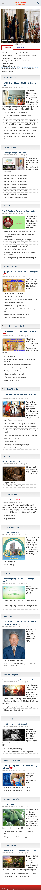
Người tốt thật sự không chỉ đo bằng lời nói (18, 752)
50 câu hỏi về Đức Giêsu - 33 (13, 486)
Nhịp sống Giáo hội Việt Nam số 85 (15, 178)
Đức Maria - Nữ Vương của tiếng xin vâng (17, 364)
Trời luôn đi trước (7, 63)
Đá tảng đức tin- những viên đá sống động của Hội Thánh (19, 360)
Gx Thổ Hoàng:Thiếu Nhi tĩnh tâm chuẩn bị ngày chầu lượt (20, 431)
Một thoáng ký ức (10, 441)
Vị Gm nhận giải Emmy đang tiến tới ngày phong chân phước (19, 236)
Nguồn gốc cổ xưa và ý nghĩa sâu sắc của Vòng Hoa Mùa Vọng (19, 253)
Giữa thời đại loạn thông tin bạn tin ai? (16, 314)
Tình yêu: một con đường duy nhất (15, 368)
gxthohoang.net (22, 889)
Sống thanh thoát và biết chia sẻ (15, 377)
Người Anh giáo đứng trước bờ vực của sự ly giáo (20, 258)
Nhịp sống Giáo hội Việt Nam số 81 (15, 191)
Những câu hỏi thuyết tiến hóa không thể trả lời (19, 231)
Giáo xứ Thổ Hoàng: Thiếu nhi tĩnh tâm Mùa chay (20, 427)
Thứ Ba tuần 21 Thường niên (12, 41)
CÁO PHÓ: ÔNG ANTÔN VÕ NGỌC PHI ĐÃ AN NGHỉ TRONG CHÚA (19, 665)
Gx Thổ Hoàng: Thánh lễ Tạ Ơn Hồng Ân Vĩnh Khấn (20, 130)
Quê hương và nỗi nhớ (10, 533)
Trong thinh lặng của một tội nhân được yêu (18, 707)
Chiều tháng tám (9, 562)
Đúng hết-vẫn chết (10, 519)
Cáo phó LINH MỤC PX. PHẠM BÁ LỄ (16, 660)
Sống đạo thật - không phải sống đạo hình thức (16, 53)
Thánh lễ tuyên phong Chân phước (15, 197)
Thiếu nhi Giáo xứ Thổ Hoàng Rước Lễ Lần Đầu (19, 424)
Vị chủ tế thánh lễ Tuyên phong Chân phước (18, 211)
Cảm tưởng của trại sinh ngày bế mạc (16, 445)
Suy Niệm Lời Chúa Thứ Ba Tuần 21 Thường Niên (17, 61)
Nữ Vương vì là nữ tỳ (10, 515)
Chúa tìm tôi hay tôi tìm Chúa (13, 302)
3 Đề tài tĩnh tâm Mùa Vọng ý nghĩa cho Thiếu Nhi (20, 435)
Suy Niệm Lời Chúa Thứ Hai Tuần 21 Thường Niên (18, 69)
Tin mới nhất (19, 47)
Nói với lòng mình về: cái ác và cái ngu (16, 724)
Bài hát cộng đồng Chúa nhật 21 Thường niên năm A (20, 601)
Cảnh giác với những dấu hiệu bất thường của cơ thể (20, 833)
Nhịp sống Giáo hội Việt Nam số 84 (15, 181)
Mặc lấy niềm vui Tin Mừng (12, 371)
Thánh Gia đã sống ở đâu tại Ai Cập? (16, 249)
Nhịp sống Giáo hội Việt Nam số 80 (15, 194)
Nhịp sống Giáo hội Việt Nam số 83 (15, 185)
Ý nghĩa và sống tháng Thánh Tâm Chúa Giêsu (19, 680)
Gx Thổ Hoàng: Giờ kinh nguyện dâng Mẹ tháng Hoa (19, 138)
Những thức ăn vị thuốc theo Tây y (15, 837)
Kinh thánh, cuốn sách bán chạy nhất (16, 246)
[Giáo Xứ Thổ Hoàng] (20, 3)
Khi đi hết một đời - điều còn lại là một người (19, 851)
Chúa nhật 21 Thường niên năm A (15, 306)
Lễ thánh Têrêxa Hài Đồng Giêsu (14, 448)
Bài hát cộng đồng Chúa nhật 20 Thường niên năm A (20, 607)
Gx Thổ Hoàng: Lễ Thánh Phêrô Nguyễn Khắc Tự (20, 121)
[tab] (7, 47)
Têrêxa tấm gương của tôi (12, 438)
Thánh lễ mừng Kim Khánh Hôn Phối (15, 112)
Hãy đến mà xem (7, 71)
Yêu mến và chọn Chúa (11, 380)
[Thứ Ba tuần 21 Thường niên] (20, 26)
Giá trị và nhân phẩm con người (14, 374)
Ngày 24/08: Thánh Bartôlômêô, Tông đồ (17, 787)
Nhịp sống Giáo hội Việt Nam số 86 (15, 175)
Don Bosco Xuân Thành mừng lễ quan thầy (18, 243)
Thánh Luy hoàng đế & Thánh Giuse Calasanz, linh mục (19, 55)
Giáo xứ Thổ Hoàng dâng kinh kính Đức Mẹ (18, 133)
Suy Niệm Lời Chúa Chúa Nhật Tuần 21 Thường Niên (19, 310)
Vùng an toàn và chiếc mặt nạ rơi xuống (17, 876)
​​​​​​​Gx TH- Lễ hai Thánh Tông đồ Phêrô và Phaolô (19, 124)
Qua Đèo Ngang (9, 565)
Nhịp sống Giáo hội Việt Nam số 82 (15, 188)
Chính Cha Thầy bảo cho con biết (15, 317)
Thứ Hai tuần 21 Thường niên (11, 66)
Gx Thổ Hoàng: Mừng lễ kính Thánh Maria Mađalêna (17, 117)
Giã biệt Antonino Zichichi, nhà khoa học (17, 240)
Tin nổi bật (7, 48)
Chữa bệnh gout (8, 804)
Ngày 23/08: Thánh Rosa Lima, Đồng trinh (17, 790)
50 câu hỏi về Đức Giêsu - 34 (12, 462)
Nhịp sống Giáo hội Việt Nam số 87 (15, 153)
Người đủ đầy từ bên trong (13, 749)
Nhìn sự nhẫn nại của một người (14, 710)
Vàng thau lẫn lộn (9, 483)
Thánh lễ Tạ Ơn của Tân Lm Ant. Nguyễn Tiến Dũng (20, 127)
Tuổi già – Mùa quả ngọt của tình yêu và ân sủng (20, 873)
